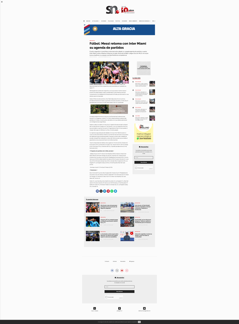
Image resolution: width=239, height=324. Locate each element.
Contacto (107, 261)
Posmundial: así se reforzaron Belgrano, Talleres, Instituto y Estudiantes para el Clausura (143, 221)
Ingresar (132, 261)
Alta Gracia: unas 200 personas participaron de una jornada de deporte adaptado (109, 207)
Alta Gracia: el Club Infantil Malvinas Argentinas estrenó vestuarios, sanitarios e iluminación (142, 207)
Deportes (92, 40)
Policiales (138, 81)
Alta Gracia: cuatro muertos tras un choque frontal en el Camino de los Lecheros (141, 85)
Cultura (137, 115)
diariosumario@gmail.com (144, 310)
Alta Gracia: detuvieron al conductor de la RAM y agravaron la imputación (141, 110)
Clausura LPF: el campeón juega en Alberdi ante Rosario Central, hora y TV (109, 221)
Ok (139, 322)
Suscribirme (144, 162)
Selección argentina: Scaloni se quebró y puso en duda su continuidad (143, 235)
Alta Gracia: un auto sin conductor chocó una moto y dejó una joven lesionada (141, 102)
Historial (115, 261)
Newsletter (145, 147)
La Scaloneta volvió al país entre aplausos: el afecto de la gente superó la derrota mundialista (109, 235)
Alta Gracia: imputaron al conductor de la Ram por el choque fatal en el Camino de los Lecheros (141, 93)
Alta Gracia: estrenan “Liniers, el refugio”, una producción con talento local (141, 119)
